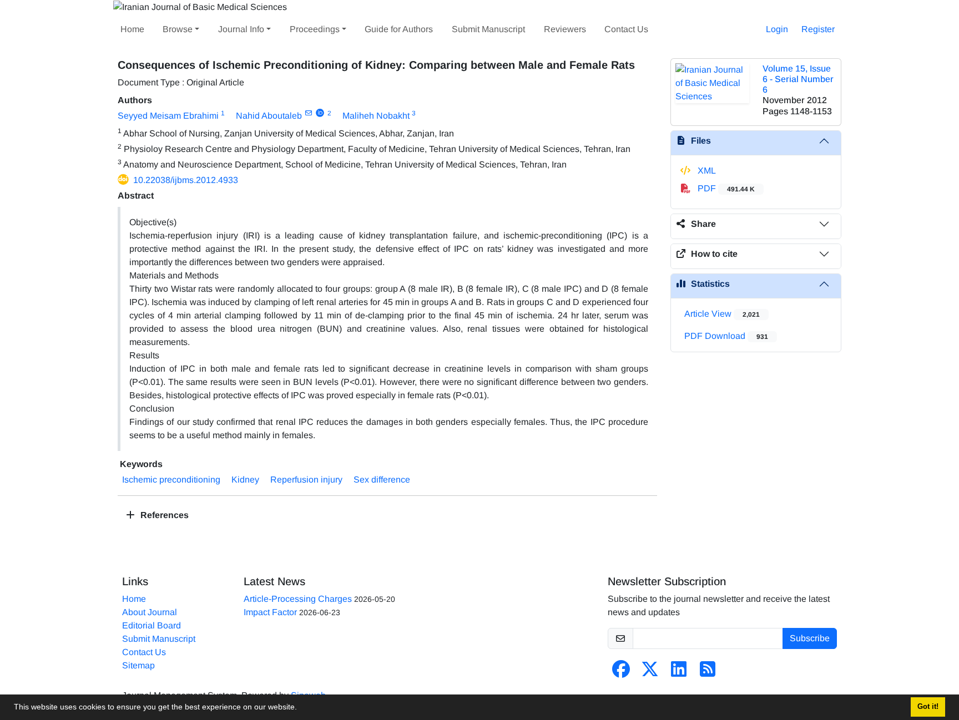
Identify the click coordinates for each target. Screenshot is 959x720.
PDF (725, 188)
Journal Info (241, 29)
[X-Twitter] (650, 672)
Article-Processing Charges (298, 599)
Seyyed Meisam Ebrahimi (168, 115)
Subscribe (810, 638)
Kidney (245, 479)
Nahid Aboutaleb (269, 115)
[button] (300, 708)
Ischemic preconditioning (171, 479)
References (163, 515)
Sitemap (138, 665)
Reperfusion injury (306, 479)
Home (132, 29)
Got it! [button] (927, 707)
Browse (178, 29)
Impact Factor (270, 612)
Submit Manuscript (488, 29)
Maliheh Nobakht (376, 115)
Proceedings (315, 29)
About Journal (149, 612)
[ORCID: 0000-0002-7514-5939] (320, 113)
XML (705, 170)
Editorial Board (151, 625)
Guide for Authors (399, 29)
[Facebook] (621, 672)
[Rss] (707, 672)
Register (818, 29)
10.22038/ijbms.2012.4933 (185, 180)
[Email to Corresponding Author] (308, 113)
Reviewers (565, 29)
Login (777, 29)
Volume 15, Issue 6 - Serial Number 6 (798, 79)
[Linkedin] (678, 672)
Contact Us (626, 29)
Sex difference (382, 479)
